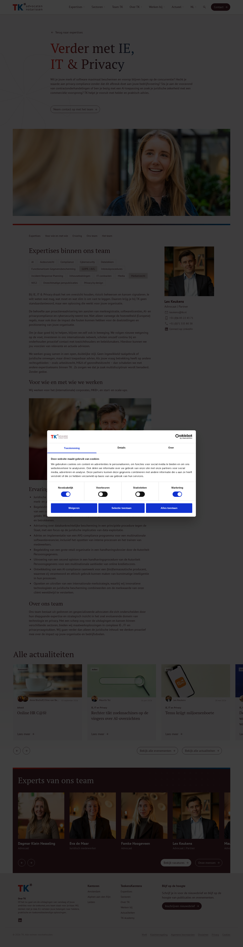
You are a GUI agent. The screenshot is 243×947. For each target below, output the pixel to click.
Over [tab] (171, 447)
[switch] (103, 494)
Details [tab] (122, 447)
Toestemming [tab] (72, 448)
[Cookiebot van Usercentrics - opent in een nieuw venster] (177, 436)
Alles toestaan (169, 508)
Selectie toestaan (122, 508)
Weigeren (74, 508)
